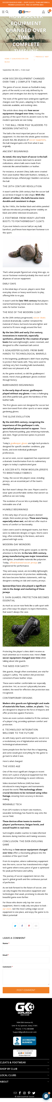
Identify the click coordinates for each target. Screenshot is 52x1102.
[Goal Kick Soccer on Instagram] (25, 1093)
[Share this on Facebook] (22, 926)
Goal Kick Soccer (27, 1096)
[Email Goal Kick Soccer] (15, 1093)
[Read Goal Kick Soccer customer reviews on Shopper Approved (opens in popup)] (24, 1053)
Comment (8, 967)
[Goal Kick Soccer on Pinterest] (29, 1093)
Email (6, 955)
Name (6, 943)
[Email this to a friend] (36, 926)
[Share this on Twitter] (15, 926)
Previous (39, 57)
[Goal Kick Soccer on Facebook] (20, 1093)
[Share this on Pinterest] (29, 926)
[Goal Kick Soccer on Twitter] (34, 1093)
